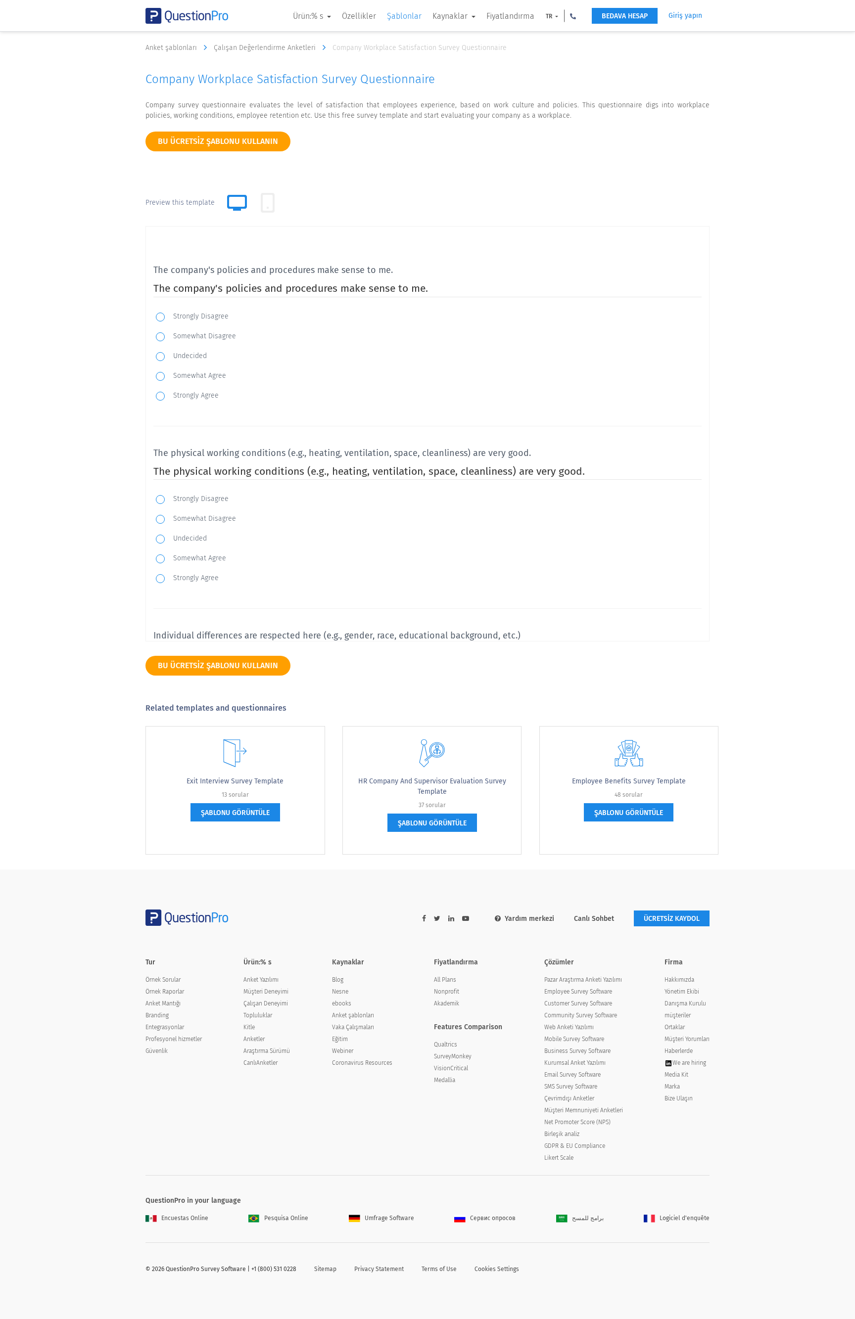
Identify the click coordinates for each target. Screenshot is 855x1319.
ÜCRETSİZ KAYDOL (672, 918)
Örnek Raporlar (164, 991)
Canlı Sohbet (594, 918)
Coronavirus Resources (362, 1062)
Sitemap (325, 1269)
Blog (337, 979)
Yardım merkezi (529, 918)
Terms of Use (439, 1269)
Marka (672, 1086)
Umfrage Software (389, 1218)
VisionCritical (451, 1068)
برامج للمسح (588, 1218)
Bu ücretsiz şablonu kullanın (218, 141)
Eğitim (340, 1039)
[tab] (268, 203)
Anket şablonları (172, 48)
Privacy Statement (379, 1269)
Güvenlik (156, 1050)
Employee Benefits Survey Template (629, 781)
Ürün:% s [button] (309, 16)
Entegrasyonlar (164, 1027)
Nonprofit (446, 991)
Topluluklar (257, 1015)
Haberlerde (679, 1050)
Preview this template (180, 202)
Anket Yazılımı (261, 979)
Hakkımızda (679, 979)
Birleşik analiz (561, 1134)
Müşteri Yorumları (687, 1039)
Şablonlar (404, 16)
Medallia (444, 1080)
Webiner (342, 1050)
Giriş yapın (685, 15)
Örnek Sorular (163, 979)
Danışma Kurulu (685, 1003)
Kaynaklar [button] (451, 16)
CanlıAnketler (260, 1062)
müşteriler (678, 1015)
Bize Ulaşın (679, 1098)
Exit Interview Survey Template (235, 781)
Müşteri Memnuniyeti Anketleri (583, 1110)
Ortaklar (675, 1027)
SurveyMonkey (453, 1056)
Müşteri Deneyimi (265, 991)
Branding (157, 1015)
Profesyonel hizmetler (173, 1039)
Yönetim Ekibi (682, 991)
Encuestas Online (184, 1218)
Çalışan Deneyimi (265, 1003)
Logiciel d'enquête (685, 1218)
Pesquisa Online (286, 1218)
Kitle (249, 1027)
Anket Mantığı (163, 1003)
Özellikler (359, 16)
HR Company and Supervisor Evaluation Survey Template (432, 786)
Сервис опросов (493, 1218)
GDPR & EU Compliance (574, 1145)
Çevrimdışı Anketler (569, 1098)
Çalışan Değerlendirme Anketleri (266, 48)
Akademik (446, 1003)
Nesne (340, 991)
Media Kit (676, 1074)
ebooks (341, 1003)
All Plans (445, 979)
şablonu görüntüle (235, 813)
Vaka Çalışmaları (353, 1027)
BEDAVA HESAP (625, 16)
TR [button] (550, 16)
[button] (573, 16)
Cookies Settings (497, 1269)
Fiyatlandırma (510, 16)
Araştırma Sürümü (266, 1050)
